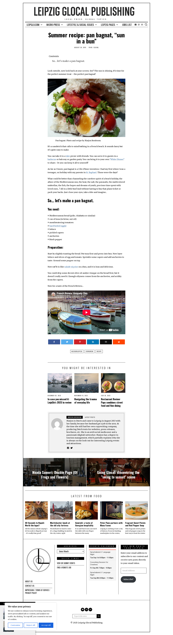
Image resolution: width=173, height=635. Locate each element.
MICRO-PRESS (53, 24)
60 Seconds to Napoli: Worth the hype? (34, 524)
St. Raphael (91, 172)
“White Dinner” (117, 159)
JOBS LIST (127, 24)
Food (90, 47)
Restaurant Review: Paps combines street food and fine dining (112, 402)
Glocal (96, 47)
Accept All (46, 625)
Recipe (99, 351)
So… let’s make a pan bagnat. (68, 61)
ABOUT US (28, 581)
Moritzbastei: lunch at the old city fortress (60, 524)
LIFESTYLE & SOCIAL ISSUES (80, 24)
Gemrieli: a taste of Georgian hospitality (84, 524)
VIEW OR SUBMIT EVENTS (66, 563)
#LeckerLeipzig (77, 351)
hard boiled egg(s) (57, 226)
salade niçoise (71, 267)
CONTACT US (29, 585)
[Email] (142, 24)
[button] (99, 616)
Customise (15, 625)
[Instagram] (138, 24)
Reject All (30, 625)
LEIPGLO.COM (33, 24)
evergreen (89, 351)
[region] (30, 616)
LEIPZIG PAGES (108, 24)
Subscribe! (128, 579)
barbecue (52, 159)
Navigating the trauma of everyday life (85, 400)
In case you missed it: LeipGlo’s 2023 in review (59, 400)
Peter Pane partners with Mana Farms (111, 524)
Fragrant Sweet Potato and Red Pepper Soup (135, 524)
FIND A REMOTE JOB (64, 567)
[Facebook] (135, 24)
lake (68, 156)
